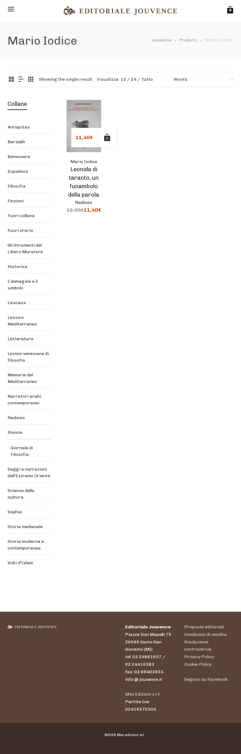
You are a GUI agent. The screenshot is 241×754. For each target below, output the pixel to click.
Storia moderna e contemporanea (26, 545)
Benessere (19, 156)
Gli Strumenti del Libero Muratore (25, 248)
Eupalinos (18, 171)
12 (123, 79)
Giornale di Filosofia (22, 451)
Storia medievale (25, 526)
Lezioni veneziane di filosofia (28, 357)
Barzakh (16, 142)
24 (134, 79)
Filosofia (17, 186)
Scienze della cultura (21, 494)
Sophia (15, 512)
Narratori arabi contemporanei (24, 400)
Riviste (15, 432)
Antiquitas (19, 127)
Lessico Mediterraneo (22, 321)
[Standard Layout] (11, 79)
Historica (18, 266)
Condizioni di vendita (205, 634)
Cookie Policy (198, 664)
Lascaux (17, 302)
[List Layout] (21, 79)
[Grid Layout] (31, 79)
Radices (83, 202)
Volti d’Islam (20, 563)
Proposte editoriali (204, 627)
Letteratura (21, 338)
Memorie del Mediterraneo (22, 378)
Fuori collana (21, 215)
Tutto (147, 79)
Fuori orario (20, 230)
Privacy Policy (199, 656)
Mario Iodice (83, 161)
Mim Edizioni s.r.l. (142, 694)
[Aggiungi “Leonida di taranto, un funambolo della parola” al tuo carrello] (107, 137)
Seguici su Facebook (206, 679)
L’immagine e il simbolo (23, 285)
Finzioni (16, 201)
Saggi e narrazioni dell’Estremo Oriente (29, 472)
